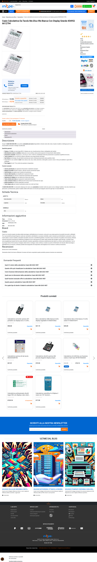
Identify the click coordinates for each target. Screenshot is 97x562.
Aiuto (20, 1)
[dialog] (2, 559)
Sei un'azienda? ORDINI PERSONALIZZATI (76, 11)
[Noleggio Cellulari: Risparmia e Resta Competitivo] (17, 464)
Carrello (12, 513)
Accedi (88, 1)
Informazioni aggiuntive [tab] (10, 133)
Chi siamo (51, 509)
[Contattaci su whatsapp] (87, 6)
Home (3, 17)
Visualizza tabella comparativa (15, 561)
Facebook (71, 509)
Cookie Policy (35, 547)
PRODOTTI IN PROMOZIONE (23, 11)
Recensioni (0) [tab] (8, 137)
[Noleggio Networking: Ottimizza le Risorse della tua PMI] (48, 464)
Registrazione (14, 509)
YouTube (72, 513)
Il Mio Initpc (6, 1)
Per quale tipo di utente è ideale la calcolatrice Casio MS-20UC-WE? (26, 285)
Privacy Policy (29, 547)
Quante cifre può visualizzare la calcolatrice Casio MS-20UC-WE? (25, 268)
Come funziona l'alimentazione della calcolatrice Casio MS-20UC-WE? (27, 272)
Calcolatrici (20, 17)
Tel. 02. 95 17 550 (48, 542)
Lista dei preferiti (14, 1)
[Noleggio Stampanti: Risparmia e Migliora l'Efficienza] (80, 464)
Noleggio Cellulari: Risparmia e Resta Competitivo (14, 489)
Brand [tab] (5, 135)
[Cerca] (71, 6)
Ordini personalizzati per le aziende (37, 511)
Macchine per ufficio (11, 17)
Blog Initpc (51, 511)
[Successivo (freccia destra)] (1, 555)
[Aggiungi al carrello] (31, 329)
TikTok (71, 515)
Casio (43, 128)
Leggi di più (4, 113)
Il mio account (14, 511)
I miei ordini (13, 517)
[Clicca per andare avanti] (93, 358)
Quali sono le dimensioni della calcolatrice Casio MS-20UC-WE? (25, 275)
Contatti (32, 509)
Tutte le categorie (33, 513)
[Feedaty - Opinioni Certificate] (51, 515)
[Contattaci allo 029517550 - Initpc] (78, 6)
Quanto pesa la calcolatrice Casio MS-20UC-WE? (20, 282)
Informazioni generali (34, 515)
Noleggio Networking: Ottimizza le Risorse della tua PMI (48, 489)
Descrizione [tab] (7, 131)
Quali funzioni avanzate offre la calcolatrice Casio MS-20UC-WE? (25, 278)
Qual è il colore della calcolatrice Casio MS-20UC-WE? (22, 265)
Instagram (72, 511)
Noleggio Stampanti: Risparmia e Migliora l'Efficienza (79, 489)
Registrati (92, 1)
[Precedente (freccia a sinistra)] (0, 555)
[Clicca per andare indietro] (3, 358)
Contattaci (24, 85)
